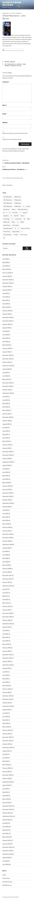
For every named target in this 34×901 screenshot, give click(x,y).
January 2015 (6, 692)
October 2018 (6, 541)
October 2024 (6, 324)
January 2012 (6, 802)
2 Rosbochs (17, 197)
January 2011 (6, 844)
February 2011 (6, 840)
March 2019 (5, 524)
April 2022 (5, 407)
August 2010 (6, 857)
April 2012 (5, 795)
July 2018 (5, 551)
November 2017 (7, 579)
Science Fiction (15, 65)
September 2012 (7, 782)
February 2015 (6, 689)
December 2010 (7, 847)
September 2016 (7, 623)
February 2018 (6, 568)
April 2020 (5, 479)
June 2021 (5, 431)
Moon (13, 222)
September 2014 (7, 706)
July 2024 (5, 331)
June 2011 (5, 826)
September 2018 (7, 544)
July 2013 (5, 754)
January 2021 (6, 448)
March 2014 (5, 727)
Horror (23, 216)
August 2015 (6, 668)
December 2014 (7, 696)
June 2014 (5, 716)
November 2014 (7, 699)
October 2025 (6, 286)
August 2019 (6, 506)
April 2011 (5, 833)
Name (4, 105)
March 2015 (5, 685)
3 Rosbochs (17, 200)
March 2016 (5, 644)
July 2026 (5, 259)
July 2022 (5, 396)
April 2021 (5, 438)
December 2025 (7, 279)
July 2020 (5, 469)
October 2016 (6, 620)
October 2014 (6, 703)
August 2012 (6, 785)
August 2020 (6, 465)
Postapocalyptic (8, 228)
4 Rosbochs (17, 203)
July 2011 (5, 823)
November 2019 (7, 496)
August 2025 (6, 290)
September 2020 (7, 462)
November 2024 (7, 321)
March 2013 (5, 764)
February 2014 (6, 730)
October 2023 (6, 362)
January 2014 (6, 734)
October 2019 (6, 500)
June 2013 (5, 758)
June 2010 (5, 864)
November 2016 (7, 617)
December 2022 (7, 383)
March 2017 (5, 603)
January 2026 (6, 276)
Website (5, 122)
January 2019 (6, 531)
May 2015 (5, 678)
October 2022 (6, 390)
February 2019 (6, 527)
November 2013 (7, 740)
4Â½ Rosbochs (7, 206)
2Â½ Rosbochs (7, 200)
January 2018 (6, 572)
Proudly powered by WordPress (10, 897)
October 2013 (6, 744)
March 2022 (5, 410)
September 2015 (7, 665)
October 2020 (6, 458)
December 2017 (7, 575)
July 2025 (5, 293)
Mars (28, 219)
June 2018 (5, 555)
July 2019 (5, 510)
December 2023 (7, 355)
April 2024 (5, 341)
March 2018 (5, 565)
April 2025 (5, 304)
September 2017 (7, 586)
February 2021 (6, 445)
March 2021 (5, 441)
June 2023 (5, 376)
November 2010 (7, 850)
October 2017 (6, 582)
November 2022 (7, 386)
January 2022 (6, 414)
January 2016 (6, 651)
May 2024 (5, 338)
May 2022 (5, 403)
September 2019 (7, 503)
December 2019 (7, 493)
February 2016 (6, 648)
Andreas (19, 13)
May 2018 (5, 558)
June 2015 (5, 675)
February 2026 (6, 273)
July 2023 (5, 372)
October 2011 (6, 813)
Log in (4, 875)
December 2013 (7, 737)
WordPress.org (6, 885)
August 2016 (6, 627)
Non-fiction (15, 225)
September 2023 (7, 365)
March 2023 (6, 379)
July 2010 (5, 861)
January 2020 (6, 489)
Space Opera (16, 231)
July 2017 (5, 589)
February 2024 (6, 348)
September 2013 (7, 747)
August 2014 (6, 709)
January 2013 (6, 771)
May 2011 (5, 830)
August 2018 (6, 548)
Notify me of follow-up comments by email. (15, 133)
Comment (5, 82)
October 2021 (6, 420)
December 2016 (7, 613)
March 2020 (6, 482)
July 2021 (5, 427)
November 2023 (7, 359)
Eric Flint (15, 212)
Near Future (6, 225)
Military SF (6, 222)
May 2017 (5, 596)
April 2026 (5, 266)
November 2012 (7, 775)
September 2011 (7, 816)
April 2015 (5, 682)
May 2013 (5, 761)
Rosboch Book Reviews (11, 3)
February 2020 (6, 486)
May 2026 (5, 262)
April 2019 (5, 520)
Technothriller (7, 234)
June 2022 (5, 400)
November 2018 (7, 537)
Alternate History (23, 209)
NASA (22, 222)
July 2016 (5, 630)
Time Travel (23, 234)
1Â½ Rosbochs (10, 64)
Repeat (7, 61)
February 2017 (6, 606)
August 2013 (6, 751)
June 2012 (5, 789)
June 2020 (5, 472)
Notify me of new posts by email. (11, 139)
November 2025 (7, 283)
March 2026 (6, 269)
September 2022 (7, 393)
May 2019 (5, 517)
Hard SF (19, 64)
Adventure (6, 209)
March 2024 (6, 345)
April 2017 (5, 599)
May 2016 (5, 637)
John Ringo (6, 219)
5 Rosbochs (17, 206)
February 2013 (6, 768)
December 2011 (7, 806)
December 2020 (7, 451)
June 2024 (5, 334)
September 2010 (7, 854)
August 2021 (6, 424)
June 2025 (5, 297)
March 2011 (5, 837)
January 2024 (6, 352)
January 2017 (6, 610)
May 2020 (5, 475)
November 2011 (7, 809)
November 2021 (7, 417)
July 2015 (5, 672)
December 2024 (7, 317)
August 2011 (6, 819)
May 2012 (5, 792)
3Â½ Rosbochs (7, 203)
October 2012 (6, 778)
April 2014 (5, 723)
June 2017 (5, 593)
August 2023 (6, 369)
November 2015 (7, 658)
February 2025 (6, 310)
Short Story (6, 231)
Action (28, 206)
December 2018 (7, 534)
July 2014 (5, 713)
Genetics (6, 216)
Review (12, 61)
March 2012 (5, 799)
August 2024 (6, 328)
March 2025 (6, 307)
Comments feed (7, 882)
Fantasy (25, 212)
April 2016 (5, 641)
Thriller (16, 234)
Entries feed (6, 878)
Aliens (13, 209)
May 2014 (5, 720)
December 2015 (7, 654)
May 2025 (5, 300)
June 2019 (5, 513)
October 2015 (6, 661)
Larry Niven (18, 219)
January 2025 (6, 314)
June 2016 (5, 634)
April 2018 (5, 562)
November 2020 (7, 455)
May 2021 (5, 434)
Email (4, 114)
